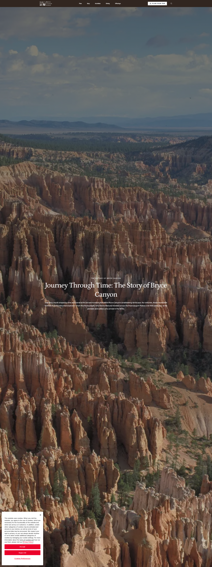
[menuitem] (80, 3)
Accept (22, 547)
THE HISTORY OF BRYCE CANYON (106, 278)
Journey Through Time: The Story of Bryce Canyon (106, 289)
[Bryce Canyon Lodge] (46, 3)
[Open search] (171, 3)
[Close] (40, 515)
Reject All (22, 553)
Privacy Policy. (28, 542)
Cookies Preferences (22, 558)
